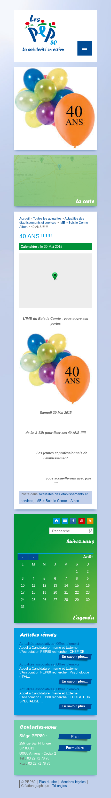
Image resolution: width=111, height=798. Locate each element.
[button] (55, 276)
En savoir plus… (75, 656)
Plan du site (48, 782)
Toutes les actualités (47, 218)
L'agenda (83, 618)
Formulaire (75, 748)
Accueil (24, 218)
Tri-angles (59, 786)
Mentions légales (73, 782)
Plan (74, 736)
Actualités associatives (36, 644)
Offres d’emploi (67, 644)
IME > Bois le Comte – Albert (57, 501)
